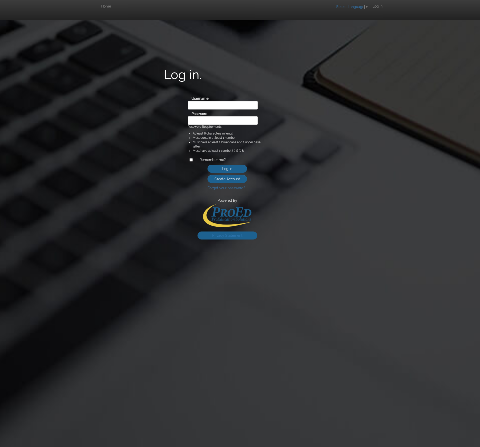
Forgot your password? (226, 188)
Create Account (227, 179)
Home (106, 6)
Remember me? (213, 160)
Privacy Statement (227, 236)
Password (196, 114)
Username (196, 98)
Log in (377, 6)
